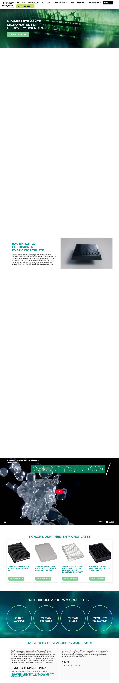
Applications (33, 2)
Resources (94, 2)
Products (21, 2)
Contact (108, 2)
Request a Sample (25, 6)
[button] (2, 664)
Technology (59, 2)
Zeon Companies (77, 2)
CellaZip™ (46, 2)
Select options (16, 578)
